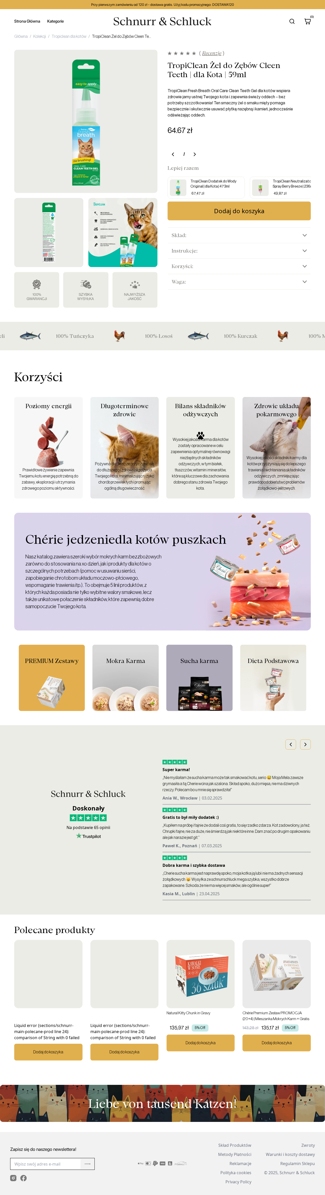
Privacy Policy (238, 1182)
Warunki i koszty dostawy (290, 1154)
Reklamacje (240, 1163)
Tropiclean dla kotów (69, 37)
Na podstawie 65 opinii (88, 827)
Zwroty (308, 1145)
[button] (290, 744)
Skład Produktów (234, 1145)
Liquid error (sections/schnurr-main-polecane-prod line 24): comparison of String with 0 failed (46, 1038)
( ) (211, 53)
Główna (21, 37)
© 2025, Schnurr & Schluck (289, 1172)
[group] (206, 187)
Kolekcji (39, 37)
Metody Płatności (234, 1154)
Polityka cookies (235, 1172)
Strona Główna (27, 21)
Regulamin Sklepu (297, 1163)
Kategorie (55, 21)
